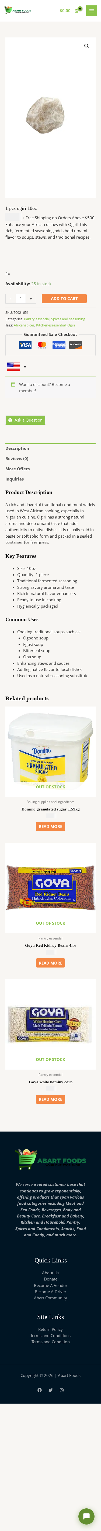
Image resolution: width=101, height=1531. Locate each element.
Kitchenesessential (51, 325)
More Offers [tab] (17, 468)
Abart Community (50, 1297)
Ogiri (71, 325)
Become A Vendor (50, 1285)
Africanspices (24, 325)
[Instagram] (62, 1390)
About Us (50, 1272)
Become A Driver (50, 1291)
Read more (50, 826)
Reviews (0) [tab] (16, 458)
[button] (87, 46)
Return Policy (50, 1329)
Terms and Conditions (50, 1335)
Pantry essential (37, 318)
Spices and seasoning (68, 318)
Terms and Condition (51, 1341)
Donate (50, 1279)
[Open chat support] (86, 1516)
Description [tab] (17, 448)
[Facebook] (39, 1390)
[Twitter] (50, 1390)
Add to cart (64, 298)
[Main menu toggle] (91, 10)
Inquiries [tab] (14, 479)
